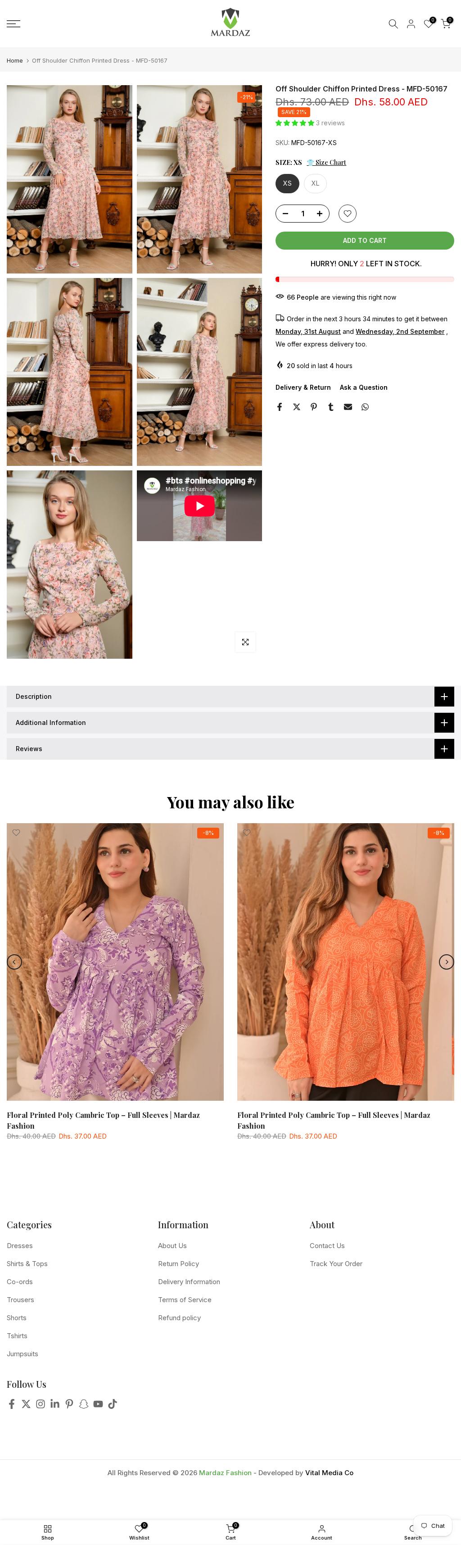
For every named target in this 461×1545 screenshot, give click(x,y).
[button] (296, 123)
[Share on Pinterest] (314, 407)
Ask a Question (364, 387)
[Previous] (14, 962)
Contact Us (327, 1245)
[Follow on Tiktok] (113, 1406)
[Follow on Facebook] (12, 1406)
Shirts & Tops (27, 1263)
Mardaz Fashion (225, 1472)
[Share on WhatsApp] (365, 407)
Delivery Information (189, 1281)
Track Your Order (336, 1263)
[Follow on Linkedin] (55, 1406)
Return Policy (178, 1263)
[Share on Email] (348, 407)
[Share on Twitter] (297, 407)
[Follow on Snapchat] (84, 1406)
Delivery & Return (303, 387)
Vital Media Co (329, 1472)
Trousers (20, 1299)
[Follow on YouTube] (98, 1406)
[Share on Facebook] (280, 407)
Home (15, 61)
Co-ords (20, 1281)
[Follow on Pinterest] (69, 1406)
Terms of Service (185, 1299)
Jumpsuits (22, 1353)
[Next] (446, 962)
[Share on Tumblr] (331, 407)
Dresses (20, 1245)
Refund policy (179, 1317)
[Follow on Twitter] (26, 1406)
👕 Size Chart (326, 162)
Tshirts (17, 1335)
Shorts (17, 1317)
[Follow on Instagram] (40, 1406)
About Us (172, 1245)
